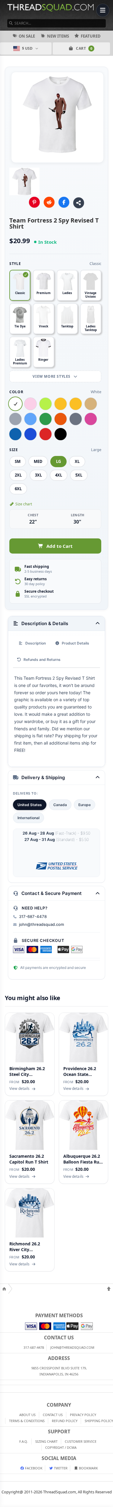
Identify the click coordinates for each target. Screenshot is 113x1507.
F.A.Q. (23, 1441)
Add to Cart (59, 546)
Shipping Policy (99, 1420)
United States (29, 804)
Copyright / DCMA (61, 1447)
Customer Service (80, 1441)
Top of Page (109, 1289)
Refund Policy (64, 1420)
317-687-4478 (33, 916)
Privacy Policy (83, 1414)
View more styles (52, 376)
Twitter (60, 1468)
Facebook (33, 1468)
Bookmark (88, 1468)
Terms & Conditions (27, 1420)
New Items (58, 36)
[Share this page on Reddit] (49, 202)
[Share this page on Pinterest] (34, 202)
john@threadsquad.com (41, 924)
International (28, 817)
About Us (27, 1414)
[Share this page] (78, 202)
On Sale (27, 36)
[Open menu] (102, 10)
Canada (60, 804)
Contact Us (53, 1414)
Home (4, 1289)
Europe (84, 804)
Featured (91, 36)
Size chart (23, 504)
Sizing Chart (46, 1441)
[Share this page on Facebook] (63, 202)
